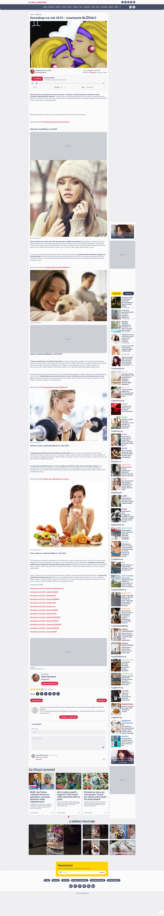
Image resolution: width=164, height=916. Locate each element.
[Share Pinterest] (50, 694)
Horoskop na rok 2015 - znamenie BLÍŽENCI (44, 599)
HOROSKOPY (87, 7)
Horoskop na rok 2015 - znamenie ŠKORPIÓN (45, 617)
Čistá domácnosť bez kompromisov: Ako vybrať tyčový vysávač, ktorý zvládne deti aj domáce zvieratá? (128, 728)
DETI (123, 563)
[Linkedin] (134, 2)
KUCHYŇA (125, 691)
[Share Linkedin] (54, 694)
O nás (47, 880)
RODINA (124, 448)
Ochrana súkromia (97, 880)
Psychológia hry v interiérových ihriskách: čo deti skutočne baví (128, 567)
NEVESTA (125, 372)
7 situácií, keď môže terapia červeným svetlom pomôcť (127, 408)
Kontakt (55, 880)
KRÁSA (45, 7)
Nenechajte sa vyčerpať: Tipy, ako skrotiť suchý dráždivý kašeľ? (128, 500)
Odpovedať (39, 759)
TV (120, 7)
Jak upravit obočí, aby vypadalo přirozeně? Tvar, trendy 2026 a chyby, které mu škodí (128, 485)
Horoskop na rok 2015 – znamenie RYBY (43, 632)
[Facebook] (122, 2)
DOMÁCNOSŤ (126, 593)
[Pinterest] (131, 2)
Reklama (65, 880)
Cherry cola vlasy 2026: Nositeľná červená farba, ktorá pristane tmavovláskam (127, 360)
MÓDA (97, 7)
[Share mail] (58, 694)
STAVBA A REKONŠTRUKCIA (127, 630)
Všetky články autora (49, 684)
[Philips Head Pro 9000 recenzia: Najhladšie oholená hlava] (122, 832)
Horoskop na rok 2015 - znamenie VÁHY (43, 614)
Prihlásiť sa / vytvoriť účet (68, 717)
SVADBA (111, 7)
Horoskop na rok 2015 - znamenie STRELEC (44, 621)
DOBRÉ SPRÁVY (127, 528)
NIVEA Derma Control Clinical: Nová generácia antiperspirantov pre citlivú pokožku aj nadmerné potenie (127, 550)
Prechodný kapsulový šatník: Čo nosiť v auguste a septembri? (128, 314)
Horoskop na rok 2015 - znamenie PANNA (44, 610)
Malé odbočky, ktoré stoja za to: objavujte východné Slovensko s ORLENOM (127, 534)
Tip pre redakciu (113, 880)
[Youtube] (125, 2)
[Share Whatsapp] (41, 694)
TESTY (80, 7)
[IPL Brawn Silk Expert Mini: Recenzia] (122, 847)
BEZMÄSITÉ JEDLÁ (127, 704)
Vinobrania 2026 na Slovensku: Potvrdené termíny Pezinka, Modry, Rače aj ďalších (127, 302)
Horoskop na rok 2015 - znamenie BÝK (43, 595)
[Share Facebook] (37, 694)
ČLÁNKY (124, 496)
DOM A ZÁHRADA (127, 576)
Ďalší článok (101, 700)
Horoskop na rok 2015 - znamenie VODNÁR (44, 628)
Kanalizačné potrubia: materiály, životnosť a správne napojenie (126, 666)
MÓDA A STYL (126, 465)
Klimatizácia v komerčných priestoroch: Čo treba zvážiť (127, 650)
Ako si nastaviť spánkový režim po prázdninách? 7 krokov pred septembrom (127, 454)
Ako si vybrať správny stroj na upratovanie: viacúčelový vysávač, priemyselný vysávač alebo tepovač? (127, 617)
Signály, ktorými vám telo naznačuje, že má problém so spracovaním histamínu (128, 423)
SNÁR (93, 7)
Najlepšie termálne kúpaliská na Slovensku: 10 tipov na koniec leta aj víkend (127, 326)
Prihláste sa (43, 707)
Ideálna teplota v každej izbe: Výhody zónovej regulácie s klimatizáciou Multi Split (127, 680)
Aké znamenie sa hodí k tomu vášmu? (56, 122)
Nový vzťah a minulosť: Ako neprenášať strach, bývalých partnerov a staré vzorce (128, 441)
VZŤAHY (64, 7)
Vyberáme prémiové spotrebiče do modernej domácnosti (126, 696)
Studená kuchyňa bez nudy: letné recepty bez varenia (128, 709)
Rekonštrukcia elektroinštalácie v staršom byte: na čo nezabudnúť (127, 637)
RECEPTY (69, 7)
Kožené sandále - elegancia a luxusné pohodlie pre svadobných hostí (127, 393)
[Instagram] (128, 2)
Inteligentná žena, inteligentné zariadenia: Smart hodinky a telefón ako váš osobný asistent (128, 516)
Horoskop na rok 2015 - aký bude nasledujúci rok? (47, 588)
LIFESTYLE (58, 7)
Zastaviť (35, 87)
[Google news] (89, 886)
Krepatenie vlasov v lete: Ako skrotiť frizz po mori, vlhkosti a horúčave (128, 338)
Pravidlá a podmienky (79, 880)
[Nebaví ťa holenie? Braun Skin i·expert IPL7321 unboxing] (95, 847)
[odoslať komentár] (103, 747)
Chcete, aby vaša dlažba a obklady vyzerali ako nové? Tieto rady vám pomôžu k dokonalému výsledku (127, 600)
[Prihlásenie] (130, 7)
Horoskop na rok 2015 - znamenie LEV (42, 606)
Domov (32, 14)
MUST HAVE (125, 387)
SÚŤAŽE (116, 7)
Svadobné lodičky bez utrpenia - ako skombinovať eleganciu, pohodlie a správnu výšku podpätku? (128, 379)
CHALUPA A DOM (127, 660)
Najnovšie (128, 293)
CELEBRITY (51, 7)
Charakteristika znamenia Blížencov (57, 267)
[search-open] (134, 7)
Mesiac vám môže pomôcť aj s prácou (56, 479)
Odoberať (102, 872)
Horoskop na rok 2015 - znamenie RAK (43, 603)
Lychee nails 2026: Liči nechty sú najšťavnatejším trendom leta (128, 348)
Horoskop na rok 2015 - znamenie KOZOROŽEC (45, 624)
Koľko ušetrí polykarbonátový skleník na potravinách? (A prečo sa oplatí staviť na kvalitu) (127, 582)
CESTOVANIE (104, 7)
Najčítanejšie (116, 293)
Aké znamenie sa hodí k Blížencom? (55, 387)
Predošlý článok (36, 700)
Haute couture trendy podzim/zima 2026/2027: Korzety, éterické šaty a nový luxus (128, 471)
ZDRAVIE (75, 7)
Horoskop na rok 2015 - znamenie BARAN (44, 592)
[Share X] (45, 694)
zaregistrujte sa (73, 711)
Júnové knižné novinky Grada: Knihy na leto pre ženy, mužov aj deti (127, 742)
